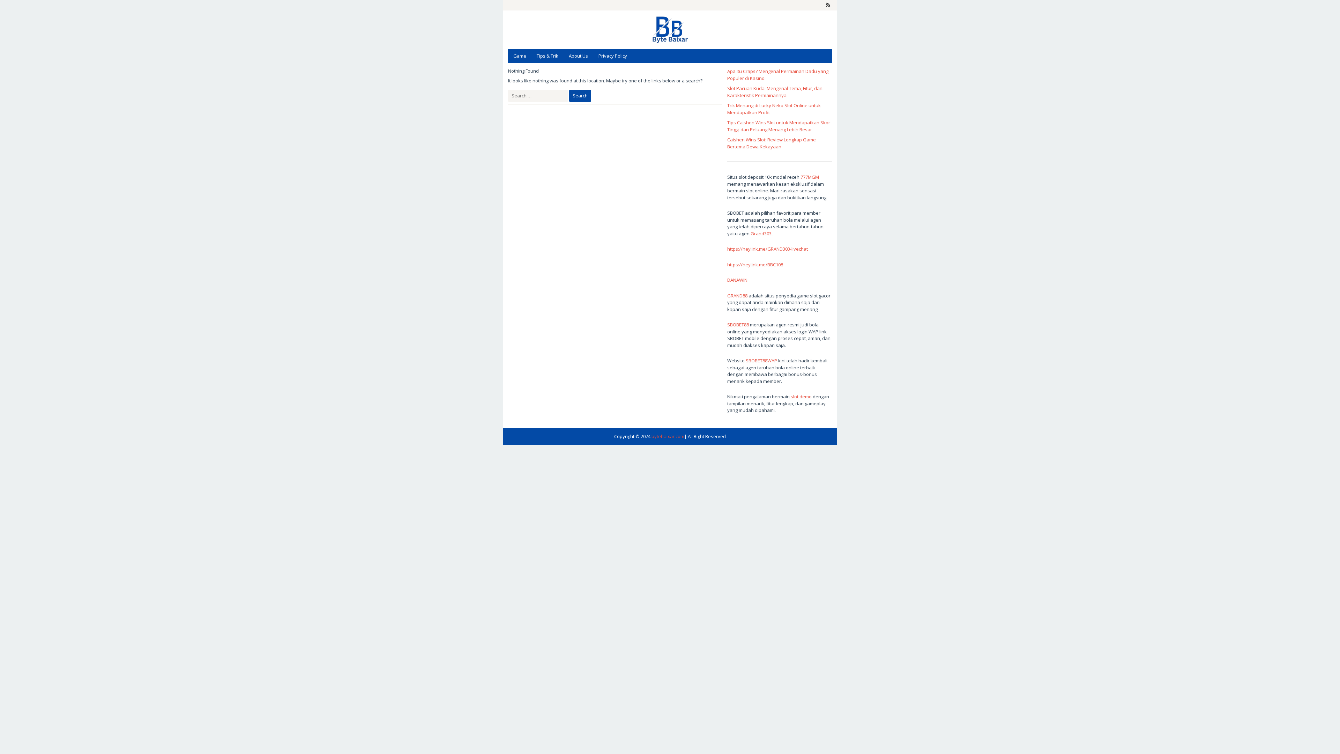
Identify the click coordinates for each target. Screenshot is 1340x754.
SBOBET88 (738, 324)
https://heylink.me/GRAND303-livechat (767, 249)
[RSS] (828, 5)
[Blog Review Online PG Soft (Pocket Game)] (670, 29)
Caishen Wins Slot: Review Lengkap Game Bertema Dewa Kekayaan (771, 143)
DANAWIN (737, 280)
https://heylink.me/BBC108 (755, 264)
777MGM (810, 177)
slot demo (801, 396)
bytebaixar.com (668, 436)
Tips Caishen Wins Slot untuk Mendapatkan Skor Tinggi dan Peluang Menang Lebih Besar (778, 126)
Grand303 (761, 233)
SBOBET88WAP (761, 360)
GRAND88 (737, 296)
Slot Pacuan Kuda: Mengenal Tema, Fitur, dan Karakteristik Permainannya (774, 91)
